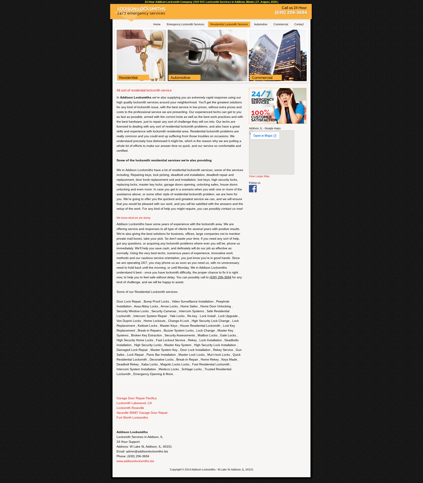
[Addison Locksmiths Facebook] (253, 191)
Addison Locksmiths (203, 469)
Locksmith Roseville (130, 408)
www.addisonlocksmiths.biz (135, 461)
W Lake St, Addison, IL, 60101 (235, 469)
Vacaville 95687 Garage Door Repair (142, 412)
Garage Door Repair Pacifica (137, 398)
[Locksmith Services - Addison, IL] (212, 80)
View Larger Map (259, 176)
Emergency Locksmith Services (185, 24)
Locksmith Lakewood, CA (134, 403)
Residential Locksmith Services (229, 24)
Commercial (281, 24)
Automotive (260, 24)
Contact (299, 24)
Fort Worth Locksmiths (132, 417)
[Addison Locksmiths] (141, 14)
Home (157, 24)
